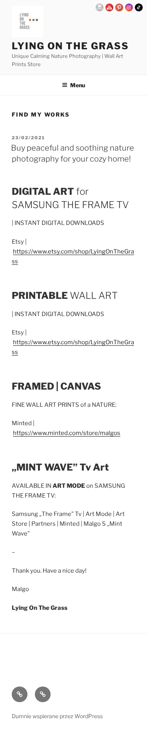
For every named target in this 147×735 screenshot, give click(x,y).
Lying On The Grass (70, 46)
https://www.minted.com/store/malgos (66, 433)
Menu (77, 85)
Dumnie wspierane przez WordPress (57, 716)
